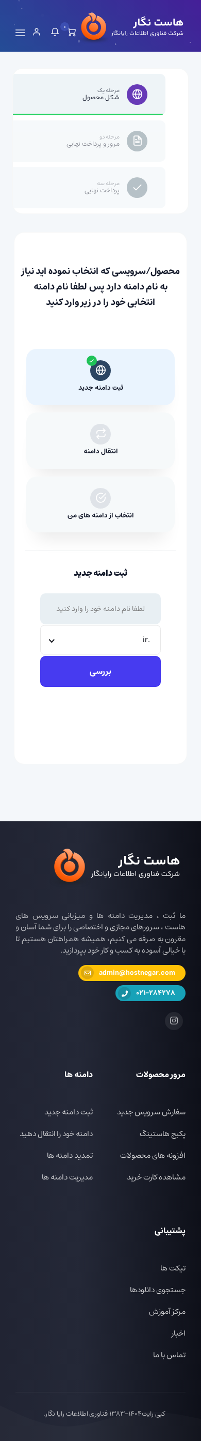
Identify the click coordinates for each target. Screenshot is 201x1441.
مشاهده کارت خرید (156, 1177)
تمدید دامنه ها (70, 1155)
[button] (55, 33)
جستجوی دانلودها (158, 1290)
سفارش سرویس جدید (151, 1112)
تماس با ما (169, 1355)
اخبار (179, 1333)
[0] (71, 33)
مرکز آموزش (167, 1312)
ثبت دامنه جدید (68, 1112)
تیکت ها (173, 1268)
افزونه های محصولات (153, 1155)
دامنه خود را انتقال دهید (56, 1134)
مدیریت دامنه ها (67, 1177)
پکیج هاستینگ (163, 1134)
